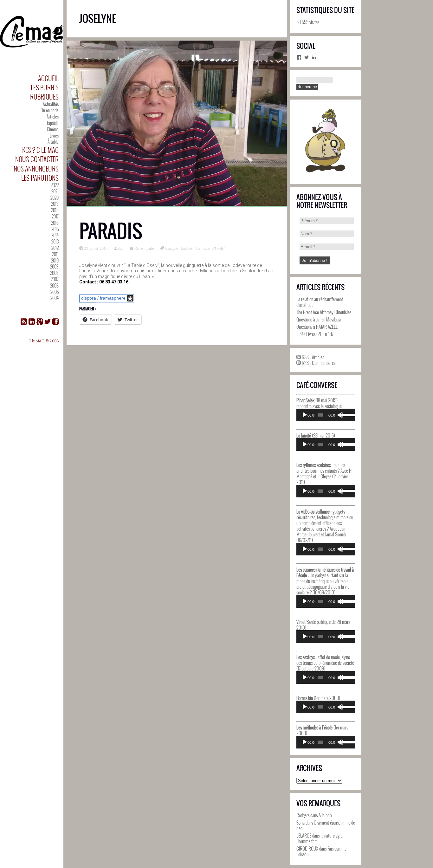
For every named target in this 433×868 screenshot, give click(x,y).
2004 (54, 298)
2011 (55, 254)
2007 (55, 279)
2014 (55, 235)
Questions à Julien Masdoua (318, 319)
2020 (54, 197)
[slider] (346, 414)
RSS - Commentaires (318, 362)
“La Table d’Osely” (210, 248)
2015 (55, 229)
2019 (55, 203)
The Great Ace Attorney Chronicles (323, 311)
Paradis (110, 231)
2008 (54, 272)
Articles (53, 116)
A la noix (325, 815)
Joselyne (171, 248)
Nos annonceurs (36, 168)
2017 (55, 216)
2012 (55, 247)
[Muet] (340, 415)
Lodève (186, 248)
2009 (54, 266)
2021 (55, 191)
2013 (55, 241)
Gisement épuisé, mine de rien (325, 825)
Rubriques (44, 96)
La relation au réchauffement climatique (319, 301)
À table (53, 141)
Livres (54, 135)
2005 (54, 291)
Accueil (48, 78)
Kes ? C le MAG (40, 150)
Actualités (51, 104)
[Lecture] (304, 415)
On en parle (50, 110)
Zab (120, 248)
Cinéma (53, 129)
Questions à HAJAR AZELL (317, 326)
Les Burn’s (45, 87)
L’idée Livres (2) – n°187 (314, 333)
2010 (55, 260)
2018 (55, 210)
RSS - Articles (312, 356)
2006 (54, 285)
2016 (55, 222)
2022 (55, 185)
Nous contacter (37, 159)
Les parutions (40, 178)
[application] (325, 415)
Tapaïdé (53, 123)
